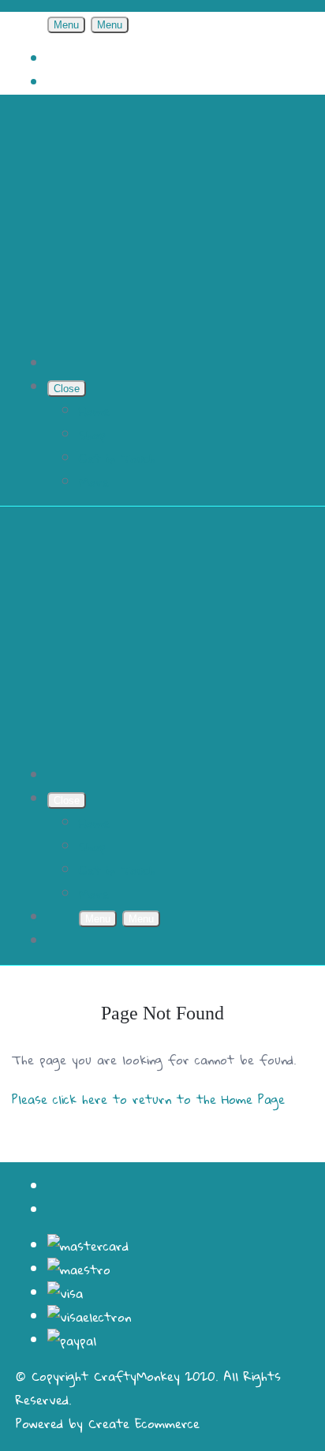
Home (94, 411)
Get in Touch (117, 458)
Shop (92, 435)
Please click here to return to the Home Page (148, 1099)
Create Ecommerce (144, 1423)
